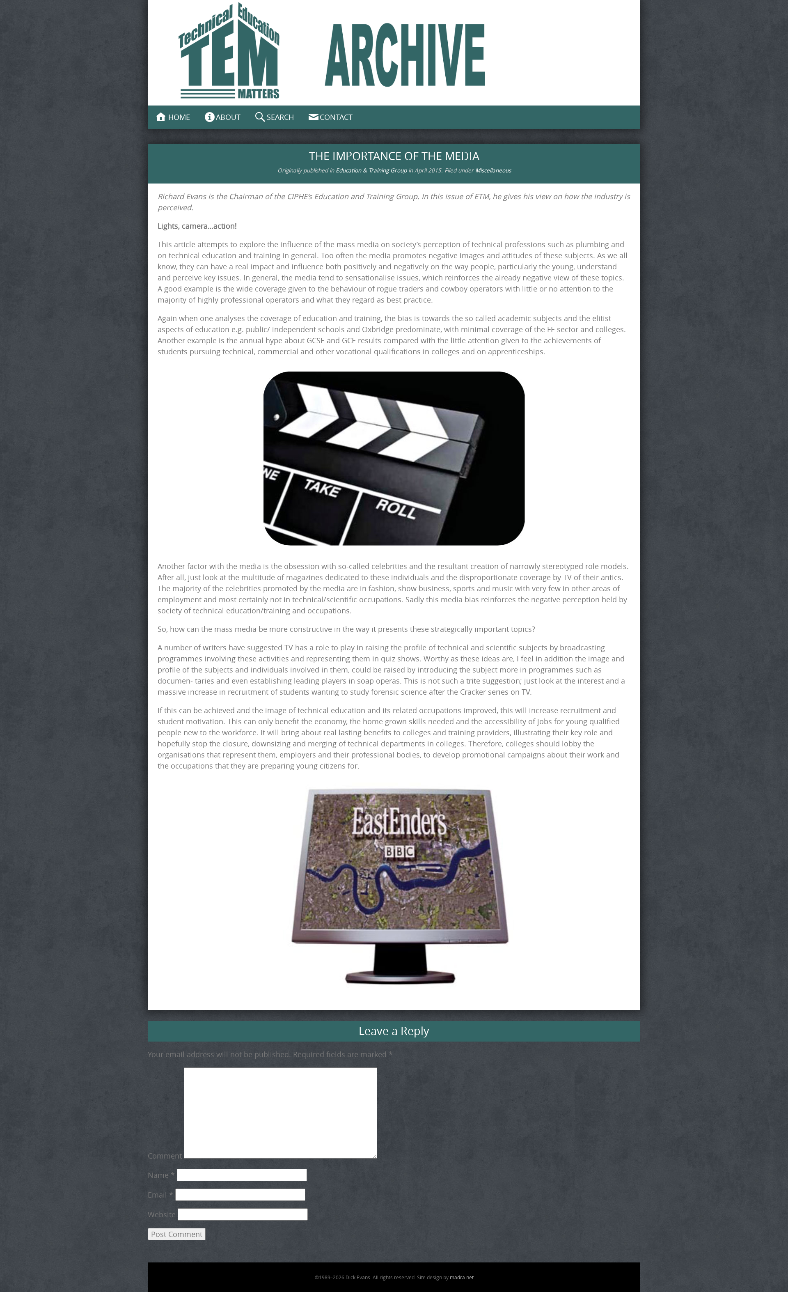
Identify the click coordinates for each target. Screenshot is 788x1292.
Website (162, 1214)
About (228, 117)
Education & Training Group (371, 170)
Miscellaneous (493, 170)
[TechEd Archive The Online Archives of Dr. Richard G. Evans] (394, 51)
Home (179, 117)
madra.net (462, 1277)
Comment (165, 1156)
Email (160, 1195)
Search (280, 117)
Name (161, 1175)
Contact (336, 117)
